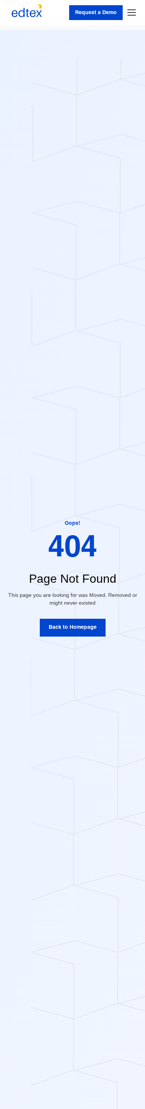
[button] (132, 12)
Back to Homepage (73, 627)
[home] (24, 13)
